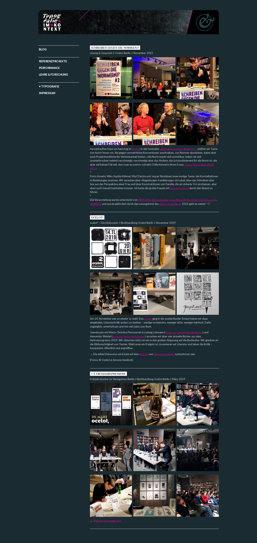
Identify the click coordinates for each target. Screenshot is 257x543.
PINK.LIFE (144, 200)
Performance (49, 67)
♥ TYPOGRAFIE (49, 86)
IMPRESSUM (47, 93)
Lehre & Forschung (53, 74)
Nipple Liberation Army (204, 200)
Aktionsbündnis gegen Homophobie (170, 200)
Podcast (144, 354)
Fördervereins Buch (170, 204)
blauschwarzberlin (164, 354)
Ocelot (135, 149)
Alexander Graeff (179, 188)
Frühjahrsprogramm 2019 (107, 520)
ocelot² (148, 318)
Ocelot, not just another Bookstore (184, 332)
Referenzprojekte (53, 61)
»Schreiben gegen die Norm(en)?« (178, 149)
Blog (43, 49)
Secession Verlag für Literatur (128, 336)
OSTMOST (95, 204)
